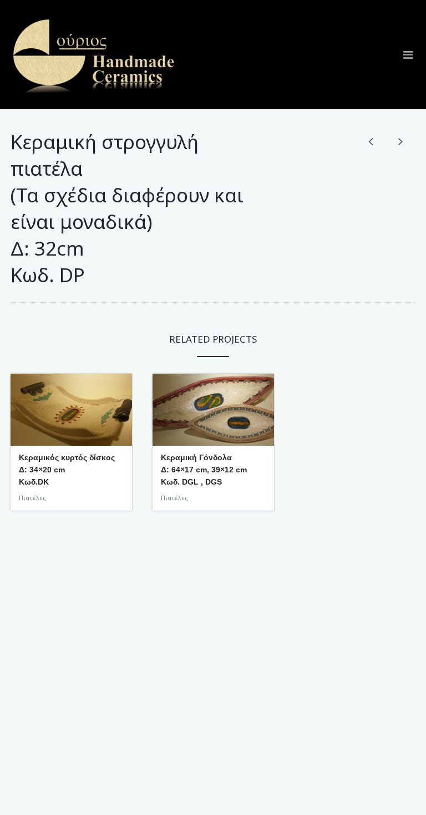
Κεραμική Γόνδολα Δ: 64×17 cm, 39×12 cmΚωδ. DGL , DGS (204, 469)
